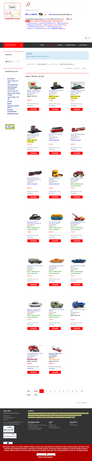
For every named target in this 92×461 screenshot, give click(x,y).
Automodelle (11, 78)
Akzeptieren (42, 455)
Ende (35, 395)
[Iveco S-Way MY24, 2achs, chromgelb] (57, 173)
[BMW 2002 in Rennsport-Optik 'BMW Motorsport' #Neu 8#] (35, 304)
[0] (86, 38)
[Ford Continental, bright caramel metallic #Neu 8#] (57, 261)
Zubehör (9, 101)
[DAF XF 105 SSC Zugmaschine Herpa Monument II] (57, 85)
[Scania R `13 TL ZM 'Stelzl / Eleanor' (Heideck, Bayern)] (35, 129)
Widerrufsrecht (33, 426)
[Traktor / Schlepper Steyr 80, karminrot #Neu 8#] (79, 173)
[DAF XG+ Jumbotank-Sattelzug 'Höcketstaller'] (79, 129)
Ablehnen (51, 455)
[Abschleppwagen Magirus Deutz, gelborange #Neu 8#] (79, 217)
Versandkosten (30, 105)
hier (45, 14)
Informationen (70, 45)
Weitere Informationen (45, 457)
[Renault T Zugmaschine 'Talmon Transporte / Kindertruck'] (79, 85)
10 (81, 391)
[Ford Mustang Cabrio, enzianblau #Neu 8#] (79, 261)
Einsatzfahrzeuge (13, 85)
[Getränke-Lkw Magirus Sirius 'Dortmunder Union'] (57, 348)
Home (42, 45)
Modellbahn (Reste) (13, 113)
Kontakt (60, 45)
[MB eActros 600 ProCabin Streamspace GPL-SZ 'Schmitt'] (35, 173)
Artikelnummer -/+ (42, 64)
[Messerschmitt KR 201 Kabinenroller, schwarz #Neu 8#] (35, 217)
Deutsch (9, 61)
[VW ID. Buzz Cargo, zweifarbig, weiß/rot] (57, 129)
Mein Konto (50, 45)
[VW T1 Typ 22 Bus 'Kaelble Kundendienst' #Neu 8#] (57, 217)
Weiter (29, 395)
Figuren (9, 103)
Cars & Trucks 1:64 (13, 91)
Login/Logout (83, 45)
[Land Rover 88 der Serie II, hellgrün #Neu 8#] (57, 304)
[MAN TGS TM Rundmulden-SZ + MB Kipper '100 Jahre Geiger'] (35, 85)
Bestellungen (53, 426)
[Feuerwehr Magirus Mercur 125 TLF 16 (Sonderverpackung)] (35, 348)
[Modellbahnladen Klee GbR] (12, 11)
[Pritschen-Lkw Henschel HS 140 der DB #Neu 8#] (35, 261)
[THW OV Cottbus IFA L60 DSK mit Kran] (79, 304)
